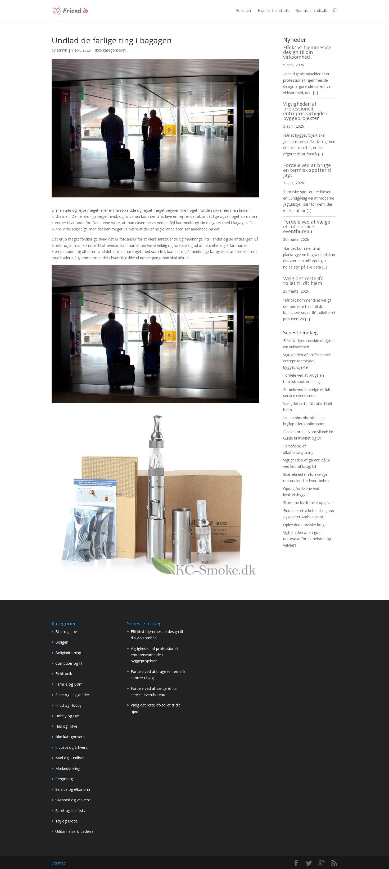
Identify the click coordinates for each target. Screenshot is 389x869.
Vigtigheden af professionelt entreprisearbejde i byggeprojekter (305, 111)
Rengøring (64, 778)
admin (62, 50)
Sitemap (59, 863)
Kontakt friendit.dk (311, 10)
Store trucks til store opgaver (308, 502)
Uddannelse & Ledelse (74, 831)
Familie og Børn (69, 684)
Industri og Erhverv (71, 747)
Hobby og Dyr (67, 715)
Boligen (61, 642)
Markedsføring (67, 768)
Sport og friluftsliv (70, 810)
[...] (315, 92)
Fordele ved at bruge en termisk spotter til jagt (308, 170)
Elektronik (63, 673)
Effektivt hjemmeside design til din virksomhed (307, 52)
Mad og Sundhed (69, 757)
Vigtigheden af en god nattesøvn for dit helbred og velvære (307, 539)
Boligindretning (68, 652)
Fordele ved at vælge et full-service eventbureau (306, 226)
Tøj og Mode (66, 821)
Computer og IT (69, 663)
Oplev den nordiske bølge (305, 524)
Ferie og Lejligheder (72, 694)
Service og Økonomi (72, 789)
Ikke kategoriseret (110, 50)
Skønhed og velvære (72, 799)
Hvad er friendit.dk (273, 10)
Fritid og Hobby (68, 705)
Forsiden (243, 10)
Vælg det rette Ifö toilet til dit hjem (303, 280)
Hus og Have (66, 726)
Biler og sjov (66, 631)
